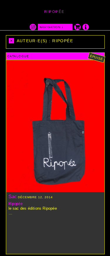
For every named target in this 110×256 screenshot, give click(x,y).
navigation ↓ (51, 27)
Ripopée (16, 203)
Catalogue (18, 56)
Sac (13, 196)
